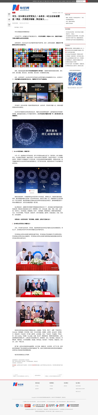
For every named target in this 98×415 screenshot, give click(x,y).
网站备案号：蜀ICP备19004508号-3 (51, 409)
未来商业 (63, 1)
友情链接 (51, 388)
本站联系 (34, 365)
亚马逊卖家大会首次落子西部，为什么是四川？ (75, 35)
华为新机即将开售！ (70, 19)
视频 (45, 1)
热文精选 (67, 29)
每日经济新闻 (78, 385)
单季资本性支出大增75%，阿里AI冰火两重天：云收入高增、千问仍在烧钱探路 (75, 65)
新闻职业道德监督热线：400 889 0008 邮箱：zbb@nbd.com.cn (49, 411)
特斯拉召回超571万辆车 (72, 61)
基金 (52, 1)
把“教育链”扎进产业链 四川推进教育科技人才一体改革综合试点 (75, 39)
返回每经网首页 (37, 375)
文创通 (67, 1)
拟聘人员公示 (78, 391)
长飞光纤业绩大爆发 (71, 52)
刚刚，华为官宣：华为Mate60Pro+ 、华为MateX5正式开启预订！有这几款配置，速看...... (75, 17)
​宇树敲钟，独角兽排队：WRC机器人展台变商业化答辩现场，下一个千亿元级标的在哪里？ (76, 56)
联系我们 (52, 383)
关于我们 (37, 385)
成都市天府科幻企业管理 (80, 388)
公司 (43, 1)
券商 (48, 1)
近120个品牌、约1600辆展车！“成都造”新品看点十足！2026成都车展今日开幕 (76, 63)
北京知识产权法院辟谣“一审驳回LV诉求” (75, 54)
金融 (41, 1)
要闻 (14, 12)
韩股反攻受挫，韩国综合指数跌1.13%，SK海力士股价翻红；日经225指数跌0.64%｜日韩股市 (76, 48)
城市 (70, 1)
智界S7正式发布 (69, 23)
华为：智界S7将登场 (70, 21)
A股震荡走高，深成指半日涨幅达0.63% (75, 59)
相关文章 (67, 14)
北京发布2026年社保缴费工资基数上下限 (75, 50)
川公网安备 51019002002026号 (66, 409)
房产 (57, 1)
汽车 (55, 1)
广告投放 (51, 385)
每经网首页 (35, 1)
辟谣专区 (65, 385)
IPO (50, 1)
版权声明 (37, 388)
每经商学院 (74, 1)
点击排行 (67, 45)
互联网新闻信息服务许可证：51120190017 (34, 409)
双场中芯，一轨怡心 (70, 33)
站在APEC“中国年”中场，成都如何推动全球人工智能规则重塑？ (75, 37)
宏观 (38, 1)
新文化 (60, 1)
